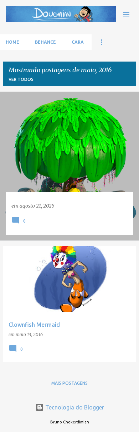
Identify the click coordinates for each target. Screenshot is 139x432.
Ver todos (21, 79)
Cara (78, 42)
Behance (45, 42)
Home (12, 42)
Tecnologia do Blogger (74, 407)
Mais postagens (69, 383)
